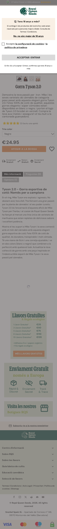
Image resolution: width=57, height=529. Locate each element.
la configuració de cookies (29, 43)
